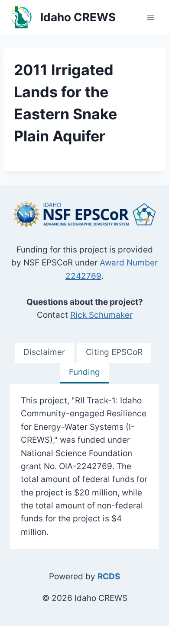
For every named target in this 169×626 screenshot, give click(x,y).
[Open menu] (151, 17)
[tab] (44, 353)
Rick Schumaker (101, 315)
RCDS (109, 576)
